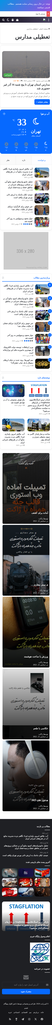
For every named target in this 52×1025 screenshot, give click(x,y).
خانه (42, 1012)
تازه (23, 160)
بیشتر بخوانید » (42, 102)
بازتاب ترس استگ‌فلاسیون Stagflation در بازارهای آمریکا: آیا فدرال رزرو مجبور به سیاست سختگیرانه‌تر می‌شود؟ (39, 405)
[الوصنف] (41, 20)
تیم (30, 1012)
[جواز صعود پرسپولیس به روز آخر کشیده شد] (42, 222)
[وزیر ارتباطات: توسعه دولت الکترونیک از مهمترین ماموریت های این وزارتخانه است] (42, 351)
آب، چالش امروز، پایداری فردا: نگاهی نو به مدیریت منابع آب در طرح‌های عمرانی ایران (18, 172)
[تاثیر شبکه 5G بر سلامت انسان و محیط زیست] (26, 872)
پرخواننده (42, 160)
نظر (8, 160)
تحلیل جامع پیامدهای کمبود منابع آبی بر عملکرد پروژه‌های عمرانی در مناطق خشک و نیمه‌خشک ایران (19, 184)
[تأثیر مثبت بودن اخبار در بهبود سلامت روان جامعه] (9, 872)
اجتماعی (16, 1012)
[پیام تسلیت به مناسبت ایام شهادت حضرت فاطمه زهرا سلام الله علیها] (26, 882)
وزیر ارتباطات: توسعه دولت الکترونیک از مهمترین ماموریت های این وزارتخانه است (18, 350)
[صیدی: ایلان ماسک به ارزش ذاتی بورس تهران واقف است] (42, 198)
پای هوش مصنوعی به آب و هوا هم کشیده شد (29, 928)
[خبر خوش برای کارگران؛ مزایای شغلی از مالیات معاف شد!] (42, 210)
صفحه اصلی (43, 29)
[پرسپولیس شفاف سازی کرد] (9, 892)
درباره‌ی (36, 1012)
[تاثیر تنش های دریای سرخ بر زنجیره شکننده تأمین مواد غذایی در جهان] (26, 892)
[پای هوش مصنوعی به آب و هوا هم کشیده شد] (13, 390)
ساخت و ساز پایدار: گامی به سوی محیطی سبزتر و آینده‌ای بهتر (39, 437)
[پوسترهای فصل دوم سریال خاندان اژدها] (42, 892)
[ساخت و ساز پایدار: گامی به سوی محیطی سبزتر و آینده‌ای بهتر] (38, 425)
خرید (10, 1012)
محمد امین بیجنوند (42, 81)
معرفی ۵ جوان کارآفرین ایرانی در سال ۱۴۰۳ (29, 14)
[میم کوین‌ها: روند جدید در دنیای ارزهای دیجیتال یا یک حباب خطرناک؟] (42, 364)
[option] (26, 916)
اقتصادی (24, 1012)
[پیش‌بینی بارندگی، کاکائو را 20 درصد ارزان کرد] (9, 882)
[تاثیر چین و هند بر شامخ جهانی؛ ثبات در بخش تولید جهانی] (42, 872)
